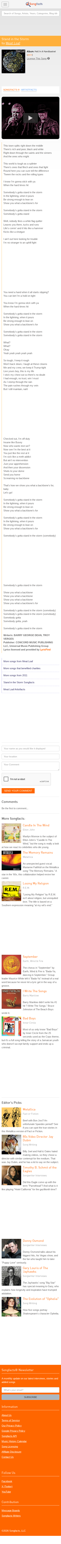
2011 (29, 55)
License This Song (37, 58)
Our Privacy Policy (12, 1425)
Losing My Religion (36, 883)
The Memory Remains (38, 852)
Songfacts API (9, 1436)
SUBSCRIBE (30, 1397)
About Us (7, 1415)
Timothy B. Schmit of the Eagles (40, 1169)
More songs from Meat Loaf (18, 661)
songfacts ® (11, 89)
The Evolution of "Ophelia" (41, 1299)
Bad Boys (29, 1018)
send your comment (18, 790)
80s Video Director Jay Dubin (38, 1138)
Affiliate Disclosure (11, 1451)
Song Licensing (10, 1446)
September (30, 956)
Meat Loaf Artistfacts (14, 689)
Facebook (7, 1481)
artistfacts (29, 89)
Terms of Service (11, 1420)
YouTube (6, 1491)
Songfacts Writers (11, 1515)
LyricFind (45, 649)
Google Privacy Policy (13, 1430)
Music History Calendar (14, 1441)
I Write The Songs (35, 991)
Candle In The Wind (36, 825)
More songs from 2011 (15, 675)
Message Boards (11, 1510)
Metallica (29, 1109)
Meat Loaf (13, 43)
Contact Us (8, 1457)
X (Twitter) (7, 1486)
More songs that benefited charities (22, 668)
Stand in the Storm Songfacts (18, 682)
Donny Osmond (33, 1240)
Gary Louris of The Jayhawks (35, 1269)
